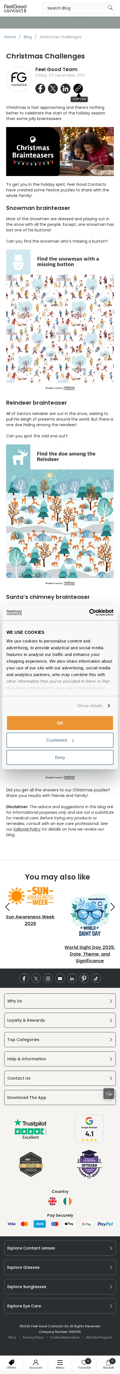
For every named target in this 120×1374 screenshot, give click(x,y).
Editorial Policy (27, 829)
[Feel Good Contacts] (15, 8)
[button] (7, 907)
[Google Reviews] (89, 1141)
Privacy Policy (33, 1337)
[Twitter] (36, 978)
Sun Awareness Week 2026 (30, 920)
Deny (60, 757)
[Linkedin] (72, 978)
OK (60, 722)
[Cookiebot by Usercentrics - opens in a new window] (89, 612)
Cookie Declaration (65, 1337)
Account (35, 1367)
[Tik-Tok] (96, 978)
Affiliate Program (99, 1337)
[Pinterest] (84, 978)
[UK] (52, 1201)
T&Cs (12, 1337)
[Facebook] (24, 978)
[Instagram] (48, 978)
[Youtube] (60, 978)
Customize (56, 740)
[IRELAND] (67, 1201)
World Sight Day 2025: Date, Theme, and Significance (89, 954)
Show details (90, 705)
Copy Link (79, 99)
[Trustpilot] (30, 1138)
